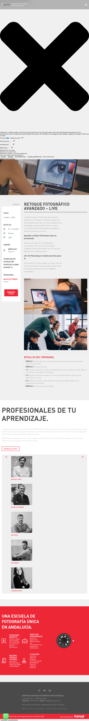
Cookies (30, 708)
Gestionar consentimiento (9, 720)
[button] (44, 66)
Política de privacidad (7, 159)
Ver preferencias (20, 157)
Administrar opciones (7, 150)
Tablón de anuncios (51, 708)
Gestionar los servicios (8, 152)
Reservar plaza (11, 293)
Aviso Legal (24, 708)
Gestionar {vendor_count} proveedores (13, 153)
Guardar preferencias (35, 157)
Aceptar (3, 157)
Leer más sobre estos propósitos (11, 155)
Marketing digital (62, 708)
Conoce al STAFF (10, 449)
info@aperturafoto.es (52, 700)
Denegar (10, 157)
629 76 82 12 (34, 700)
